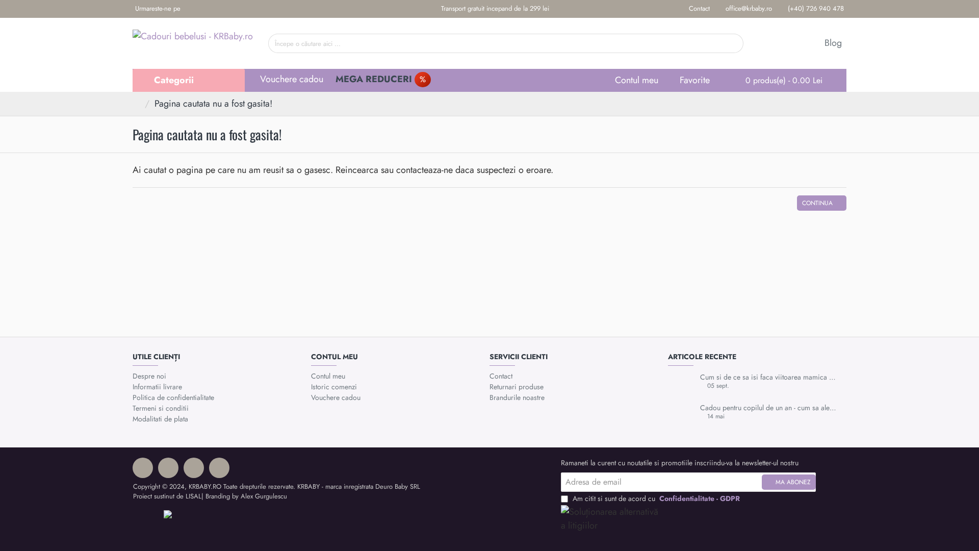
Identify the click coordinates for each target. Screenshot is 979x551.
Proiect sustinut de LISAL (167, 496)
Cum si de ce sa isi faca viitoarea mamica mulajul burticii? (770, 377)
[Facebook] (191, 9)
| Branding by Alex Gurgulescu (244, 496)
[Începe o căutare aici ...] (731, 43)
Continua (817, 203)
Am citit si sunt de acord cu (655, 498)
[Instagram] (207, 9)
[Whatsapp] (222, 9)
